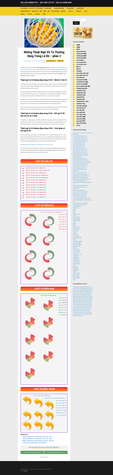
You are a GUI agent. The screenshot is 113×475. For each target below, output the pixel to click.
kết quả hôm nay (81, 51)
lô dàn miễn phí (84, 307)
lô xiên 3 (89, 307)
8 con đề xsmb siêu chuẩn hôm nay (80, 139)
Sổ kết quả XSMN (81, 56)
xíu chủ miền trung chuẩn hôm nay (80, 187)
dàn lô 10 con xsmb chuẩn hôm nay (80, 150)
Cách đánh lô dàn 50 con (82, 298)
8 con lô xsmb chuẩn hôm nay (79, 145)
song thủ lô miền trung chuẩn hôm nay (81, 185)
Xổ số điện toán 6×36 (77, 238)
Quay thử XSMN (80, 119)
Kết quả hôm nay (55, 11)
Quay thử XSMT (80, 121)
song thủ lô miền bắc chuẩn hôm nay (80, 164)
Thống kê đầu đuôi (81, 88)
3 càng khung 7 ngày (77, 286)
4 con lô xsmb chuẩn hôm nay (79, 142)
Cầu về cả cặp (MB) (81, 84)
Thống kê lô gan (81, 90)
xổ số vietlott (80, 60)
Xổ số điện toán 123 (82, 75)
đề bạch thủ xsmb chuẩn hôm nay (80, 152)
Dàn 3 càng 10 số (86, 299)
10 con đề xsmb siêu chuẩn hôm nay (80, 140)
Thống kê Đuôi (80, 99)
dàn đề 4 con (49, 447)
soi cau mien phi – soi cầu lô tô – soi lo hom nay (46, 2)
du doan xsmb (80, 299)
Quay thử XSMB (80, 116)
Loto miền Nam (80, 112)
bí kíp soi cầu (42, 447)
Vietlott (71, 11)
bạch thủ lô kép (84, 293)
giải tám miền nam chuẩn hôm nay (80, 195)
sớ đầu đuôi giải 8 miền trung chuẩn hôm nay (82, 179)
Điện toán (78, 11)
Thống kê (23, 14)
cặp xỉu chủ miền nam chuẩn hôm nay (80, 191)
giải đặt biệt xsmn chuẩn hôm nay (80, 193)
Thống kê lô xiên (81, 93)
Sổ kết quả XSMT (81, 58)
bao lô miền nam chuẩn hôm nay (79, 190)
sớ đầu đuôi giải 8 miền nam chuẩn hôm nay (82, 198)
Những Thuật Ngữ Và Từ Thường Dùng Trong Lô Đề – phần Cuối (38, 440)
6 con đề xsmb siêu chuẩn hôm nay (80, 137)
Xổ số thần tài (80, 77)
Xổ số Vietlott (75, 230)
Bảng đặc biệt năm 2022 (83, 296)
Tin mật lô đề (35, 11)
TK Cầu (85, 11)
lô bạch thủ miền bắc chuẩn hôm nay (80, 159)
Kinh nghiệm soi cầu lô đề (84, 306)
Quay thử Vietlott (81, 123)
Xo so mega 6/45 (81, 62)
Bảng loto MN (75, 268)
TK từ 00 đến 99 (81, 108)
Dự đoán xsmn (80, 8)
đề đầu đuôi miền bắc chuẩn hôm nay (80, 153)
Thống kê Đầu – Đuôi (82, 101)
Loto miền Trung (81, 114)
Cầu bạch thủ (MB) (81, 80)
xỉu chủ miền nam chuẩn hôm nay (80, 204)
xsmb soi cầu (56, 447)
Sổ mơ (44, 14)
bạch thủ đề (35, 447)
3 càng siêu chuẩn (84, 288)
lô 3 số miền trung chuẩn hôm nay (80, 180)
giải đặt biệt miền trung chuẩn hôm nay (81, 175)
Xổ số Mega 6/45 (76, 228)
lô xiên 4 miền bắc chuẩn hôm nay (80, 169)
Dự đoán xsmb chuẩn (59, 8)
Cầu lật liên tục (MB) (82, 82)
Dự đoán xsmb (48, 8)
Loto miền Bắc (80, 110)
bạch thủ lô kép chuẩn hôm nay (79, 158)
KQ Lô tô (30, 14)
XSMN (44, 11)
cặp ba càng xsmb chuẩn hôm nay (80, 148)
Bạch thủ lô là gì (80, 294)
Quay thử (37, 14)
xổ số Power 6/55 (81, 64)
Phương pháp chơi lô (25, 11)
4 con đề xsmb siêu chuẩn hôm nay (80, 136)
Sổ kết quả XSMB (81, 53)
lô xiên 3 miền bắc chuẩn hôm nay (80, 167)
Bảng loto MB (75, 270)
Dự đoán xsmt (70, 8)
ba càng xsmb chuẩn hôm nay (79, 147)
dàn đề (88, 302)
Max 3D (78, 67)
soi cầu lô (77, 312)
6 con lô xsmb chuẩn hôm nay (79, 143)
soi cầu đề (86, 312)
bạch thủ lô (89, 291)
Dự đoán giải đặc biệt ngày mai (82, 304)
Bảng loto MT (75, 266)
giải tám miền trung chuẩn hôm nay (80, 177)
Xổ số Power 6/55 (76, 227)
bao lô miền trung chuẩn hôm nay (80, 172)
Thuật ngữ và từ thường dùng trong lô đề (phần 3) (35, 442)
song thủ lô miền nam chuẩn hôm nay (80, 203)
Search (76, 23)
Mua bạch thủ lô (76, 309)
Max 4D (78, 69)
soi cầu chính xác (80, 310)
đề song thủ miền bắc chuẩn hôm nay (80, 155)
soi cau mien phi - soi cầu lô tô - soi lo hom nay (34, 60)
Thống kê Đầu (80, 97)
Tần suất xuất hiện (81, 106)
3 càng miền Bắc (84, 286)
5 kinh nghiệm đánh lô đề (82, 290)
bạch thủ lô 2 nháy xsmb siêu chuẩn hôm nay (82, 161)
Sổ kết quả (63, 11)
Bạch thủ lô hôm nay (77, 293)
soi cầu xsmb (81, 312)
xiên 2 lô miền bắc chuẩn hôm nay (80, 166)
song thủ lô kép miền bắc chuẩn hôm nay (81, 163)
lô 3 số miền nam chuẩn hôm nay (79, 196)
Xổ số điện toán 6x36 (82, 73)
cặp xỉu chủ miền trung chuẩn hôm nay (81, 174)
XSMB (40, 11)
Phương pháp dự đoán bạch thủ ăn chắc (33, 452)
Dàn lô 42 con (77, 302)
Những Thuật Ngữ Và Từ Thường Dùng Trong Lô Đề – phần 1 (37, 436)
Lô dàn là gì (79, 307)
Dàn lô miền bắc (83, 302)
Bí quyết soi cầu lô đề (82, 291)
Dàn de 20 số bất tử (83, 301)
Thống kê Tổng (80, 103)
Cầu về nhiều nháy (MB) (83, 86)
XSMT (48, 11)
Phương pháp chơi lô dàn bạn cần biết (55, 452)
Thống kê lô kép (81, 95)
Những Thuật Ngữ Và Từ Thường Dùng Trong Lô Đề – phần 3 (39, 144)
